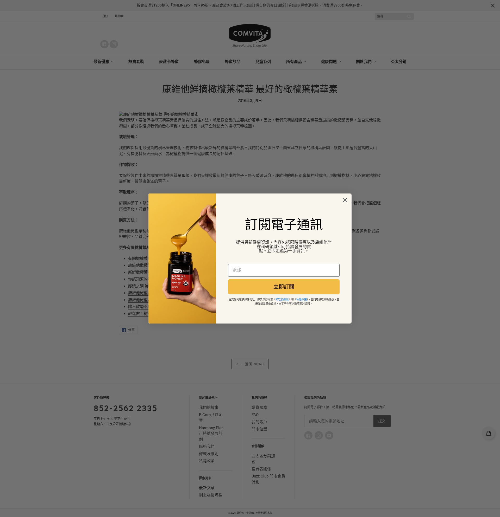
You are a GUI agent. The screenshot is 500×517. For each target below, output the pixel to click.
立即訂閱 (283, 287)
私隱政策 (301, 299)
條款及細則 (282, 299)
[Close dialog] (344, 200)
